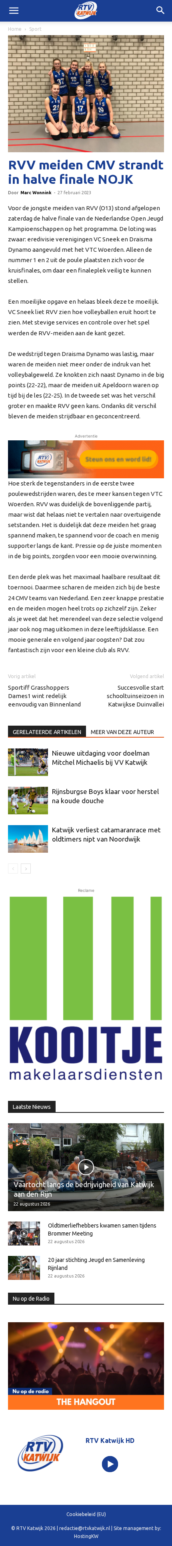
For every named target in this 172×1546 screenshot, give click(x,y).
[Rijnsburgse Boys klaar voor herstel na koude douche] (28, 800)
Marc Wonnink (36, 192)
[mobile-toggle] (13, 11)
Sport (35, 29)
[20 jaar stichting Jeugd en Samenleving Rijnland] (24, 1268)
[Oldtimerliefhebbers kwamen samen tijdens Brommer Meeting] (24, 1234)
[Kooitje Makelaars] (86, 989)
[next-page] (26, 868)
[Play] (110, 1464)
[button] (161, 11)
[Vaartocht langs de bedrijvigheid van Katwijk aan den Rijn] (86, 1167)
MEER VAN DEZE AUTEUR (122, 732)
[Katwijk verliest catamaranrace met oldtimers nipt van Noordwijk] (28, 839)
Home (15, 29)
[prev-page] (13, 868)
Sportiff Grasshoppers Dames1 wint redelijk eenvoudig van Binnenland (44, 696)
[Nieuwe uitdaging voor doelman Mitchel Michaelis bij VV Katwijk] (28, 762)
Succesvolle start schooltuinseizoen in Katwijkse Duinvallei (135, 696)
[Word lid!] (86, 459)
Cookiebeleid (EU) (86, 1514)
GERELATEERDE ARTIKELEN (47, 732)
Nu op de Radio (31, 1298)
